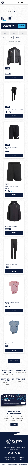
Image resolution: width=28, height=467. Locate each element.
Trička (18, 447)
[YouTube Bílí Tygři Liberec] (16, 453)
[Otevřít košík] (22, 2)
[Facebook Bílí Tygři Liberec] (12, 453)
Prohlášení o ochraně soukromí (12, 459)
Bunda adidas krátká (11, 71)
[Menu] (26, 2)
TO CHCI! (14, 424)
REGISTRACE (21, 26)
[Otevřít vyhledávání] (15, 2)
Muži (5, 33)
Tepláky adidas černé (11, 264)
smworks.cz (24, 464)
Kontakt (13, 457)
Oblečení (10, 11)
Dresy (4, 447)
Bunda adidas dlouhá (11, 226)
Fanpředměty (14, 449)
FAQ (21, 459)
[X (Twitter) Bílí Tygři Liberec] (19, 453)
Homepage (3, 11)
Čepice (13, 447)
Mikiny (23, 447)
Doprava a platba (7, 457)
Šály (8, 447)
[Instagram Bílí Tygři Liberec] (9, 453)
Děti (23, 33)
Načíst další (14, 360)
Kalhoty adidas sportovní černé (14, 109)
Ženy (14, 33)
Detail (14, 78)
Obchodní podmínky (20, 457)
